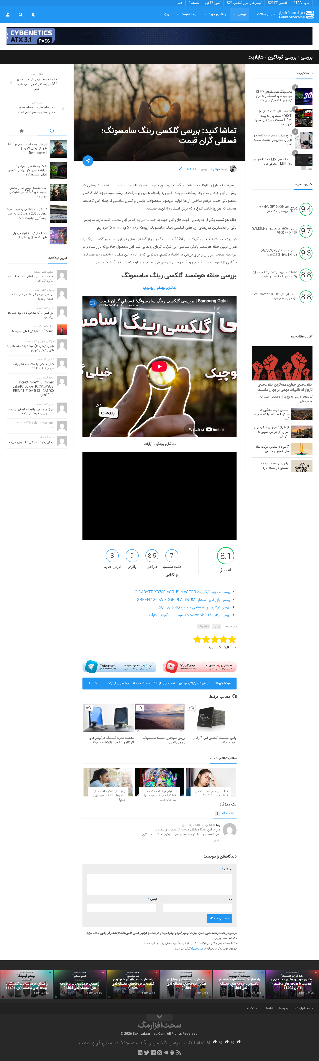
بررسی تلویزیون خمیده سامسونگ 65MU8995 (164, 740)
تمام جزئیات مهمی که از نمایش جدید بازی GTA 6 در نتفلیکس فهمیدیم (28, 192)
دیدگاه (223, 813)
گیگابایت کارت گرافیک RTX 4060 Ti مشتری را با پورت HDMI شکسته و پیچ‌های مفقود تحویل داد (273, 118)
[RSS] (178, 1052)
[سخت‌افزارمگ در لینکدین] (140, 1052)
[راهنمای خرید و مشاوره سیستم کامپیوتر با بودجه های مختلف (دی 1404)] (239, 984)
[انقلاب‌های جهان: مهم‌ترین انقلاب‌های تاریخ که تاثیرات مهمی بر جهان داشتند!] (282, 363)
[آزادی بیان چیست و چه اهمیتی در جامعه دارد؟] (301, 466)
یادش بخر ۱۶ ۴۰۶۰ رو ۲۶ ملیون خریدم (31, 442)
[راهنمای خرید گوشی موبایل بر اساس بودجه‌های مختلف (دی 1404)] (186, 984)
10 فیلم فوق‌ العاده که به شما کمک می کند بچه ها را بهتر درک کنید (160, 795)
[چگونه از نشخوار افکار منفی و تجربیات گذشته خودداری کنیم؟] (108, 782)
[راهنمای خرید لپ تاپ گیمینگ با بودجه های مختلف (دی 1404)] (26, 984)
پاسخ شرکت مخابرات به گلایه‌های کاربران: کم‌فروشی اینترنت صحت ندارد (272, 140)
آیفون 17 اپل (212, 3)
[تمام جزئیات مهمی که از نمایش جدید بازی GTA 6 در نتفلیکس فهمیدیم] (58, 192)
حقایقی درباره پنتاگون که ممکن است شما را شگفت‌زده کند (271, 414)
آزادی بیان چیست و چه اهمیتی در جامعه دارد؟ (275, 466)
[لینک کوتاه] (180, 169)
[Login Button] (7, 14)
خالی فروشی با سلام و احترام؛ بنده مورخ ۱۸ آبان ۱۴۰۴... (33, 366)
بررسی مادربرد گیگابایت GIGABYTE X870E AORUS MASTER (182, 592)
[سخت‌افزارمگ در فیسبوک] (153, 1052)
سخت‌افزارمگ (304, 1008)
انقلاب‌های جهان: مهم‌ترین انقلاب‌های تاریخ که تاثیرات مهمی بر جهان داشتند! (284, 387)
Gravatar (197, 948)
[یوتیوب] (200, 666)
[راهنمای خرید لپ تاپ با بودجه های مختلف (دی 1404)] (80, 984)
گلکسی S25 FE (277, 3)
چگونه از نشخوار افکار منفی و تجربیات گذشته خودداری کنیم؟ (109, 795)
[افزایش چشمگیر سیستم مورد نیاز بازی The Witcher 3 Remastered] (58, 149)
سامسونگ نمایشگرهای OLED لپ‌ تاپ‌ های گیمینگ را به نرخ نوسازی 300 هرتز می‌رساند (274, 96)
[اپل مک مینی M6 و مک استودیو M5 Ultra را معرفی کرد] (303, 162)
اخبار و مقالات (266, 14)
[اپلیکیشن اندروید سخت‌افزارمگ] (172, 1052)
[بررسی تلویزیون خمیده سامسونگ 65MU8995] (159, 718)
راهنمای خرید (217, 14)
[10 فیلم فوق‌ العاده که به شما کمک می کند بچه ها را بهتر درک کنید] (159, 782)
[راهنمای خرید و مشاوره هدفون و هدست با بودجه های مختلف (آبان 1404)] (292, 984)
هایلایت (255, 57)
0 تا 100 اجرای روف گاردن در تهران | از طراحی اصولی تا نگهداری (271, 432)
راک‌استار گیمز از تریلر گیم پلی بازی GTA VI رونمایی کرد (29, 235)
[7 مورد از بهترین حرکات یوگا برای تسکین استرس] (301, 449)
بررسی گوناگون (282, 57)
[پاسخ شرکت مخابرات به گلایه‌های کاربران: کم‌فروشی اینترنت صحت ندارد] (303, 140)
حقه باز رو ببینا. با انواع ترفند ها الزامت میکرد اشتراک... (31, 279)
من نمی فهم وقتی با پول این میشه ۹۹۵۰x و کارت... (33, 297)
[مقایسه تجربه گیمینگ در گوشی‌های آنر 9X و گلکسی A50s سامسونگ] (108, 718)
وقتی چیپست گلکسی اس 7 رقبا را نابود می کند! (215, 740)
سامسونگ (203, 626)
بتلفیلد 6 (194, 3)
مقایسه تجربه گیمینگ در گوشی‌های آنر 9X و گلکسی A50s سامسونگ (111, 740)
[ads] (159, 36)
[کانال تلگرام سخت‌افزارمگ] (166, 1052)
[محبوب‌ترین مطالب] (22, 131)
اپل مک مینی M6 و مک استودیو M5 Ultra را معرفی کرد (273, 162)
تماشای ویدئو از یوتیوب (159, 288)
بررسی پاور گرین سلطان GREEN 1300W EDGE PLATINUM (183, 600)
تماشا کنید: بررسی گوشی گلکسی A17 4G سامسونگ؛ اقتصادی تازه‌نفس (275, 275)
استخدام (252, 1008)
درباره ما (284, 1008)
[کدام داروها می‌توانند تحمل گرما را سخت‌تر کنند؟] (210, 782)
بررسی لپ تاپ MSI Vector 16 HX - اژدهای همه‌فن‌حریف (275, 296)
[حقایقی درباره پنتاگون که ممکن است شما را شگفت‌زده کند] (301, 414)
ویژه (166, 14)
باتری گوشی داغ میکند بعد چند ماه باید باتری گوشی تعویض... (30, 348)
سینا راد (215, 169)
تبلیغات (268, 1008)
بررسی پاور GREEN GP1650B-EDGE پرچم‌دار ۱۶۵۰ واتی (278, 209)
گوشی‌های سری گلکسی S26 (244, 3)
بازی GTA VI (301, 3)
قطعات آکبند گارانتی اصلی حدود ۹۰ (33, 331)
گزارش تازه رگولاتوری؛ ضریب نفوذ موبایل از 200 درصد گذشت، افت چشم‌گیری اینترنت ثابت (158, 685)
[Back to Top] (159, 1017)
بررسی (242, 14)
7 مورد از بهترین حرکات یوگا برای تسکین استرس (272, 449)
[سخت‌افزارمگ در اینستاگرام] (159, 1052)
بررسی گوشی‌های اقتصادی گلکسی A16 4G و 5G (194, 607)
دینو (180, 3)
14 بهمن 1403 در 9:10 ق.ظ (195, 825)
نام (229, 899)
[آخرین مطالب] (52, 131)
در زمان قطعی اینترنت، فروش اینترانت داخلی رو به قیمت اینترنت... (31, 411)
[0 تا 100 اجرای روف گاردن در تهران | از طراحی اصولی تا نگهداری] (301, 432)
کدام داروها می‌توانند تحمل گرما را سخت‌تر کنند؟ (212, 793)
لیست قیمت (189, 14)
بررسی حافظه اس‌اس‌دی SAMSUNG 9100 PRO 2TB (274, 231)
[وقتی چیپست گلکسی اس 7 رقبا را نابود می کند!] (211, 718)
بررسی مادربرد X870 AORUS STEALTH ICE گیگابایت (279, 253)
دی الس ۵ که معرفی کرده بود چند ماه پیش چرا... (31, 315)
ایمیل (152, 899)
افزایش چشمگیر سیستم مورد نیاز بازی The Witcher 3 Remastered (27, 149)
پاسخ (217, 840)
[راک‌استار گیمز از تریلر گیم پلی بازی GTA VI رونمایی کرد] (58, 235)
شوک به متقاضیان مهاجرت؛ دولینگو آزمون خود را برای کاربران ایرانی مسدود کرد (27, 170)
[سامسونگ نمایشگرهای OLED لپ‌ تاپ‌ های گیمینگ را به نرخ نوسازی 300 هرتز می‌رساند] (303, 96)
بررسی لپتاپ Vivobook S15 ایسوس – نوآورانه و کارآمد (189, 615)
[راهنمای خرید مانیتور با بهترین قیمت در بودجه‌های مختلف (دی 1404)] (133, 984)
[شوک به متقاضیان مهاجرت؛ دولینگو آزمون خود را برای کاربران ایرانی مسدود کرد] (58, 170)
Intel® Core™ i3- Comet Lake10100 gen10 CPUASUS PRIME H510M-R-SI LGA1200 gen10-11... (33, 389)
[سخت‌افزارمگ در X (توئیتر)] (146, 1052)
